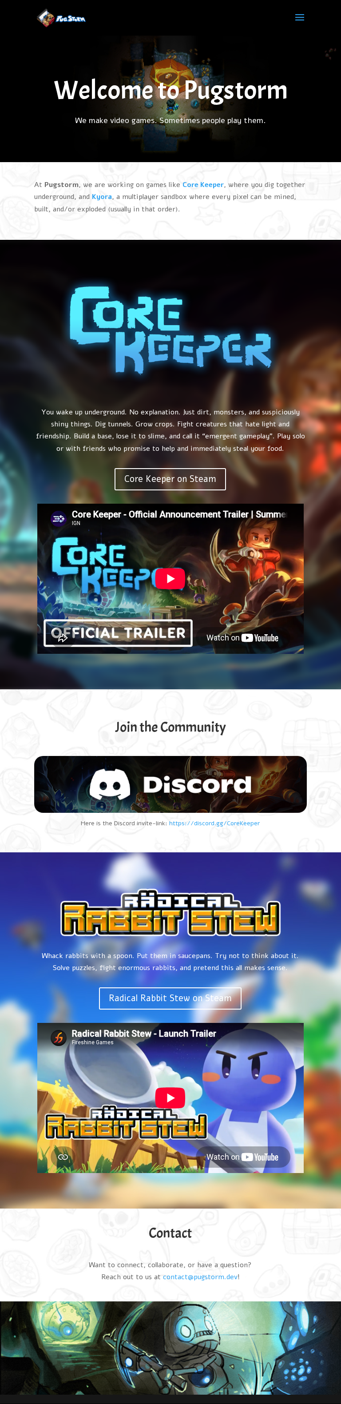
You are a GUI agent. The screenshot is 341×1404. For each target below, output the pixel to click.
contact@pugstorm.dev (200, 1277)
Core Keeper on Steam (170, 479)
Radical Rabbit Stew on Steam (170, 998)
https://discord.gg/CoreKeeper (214, 823)
